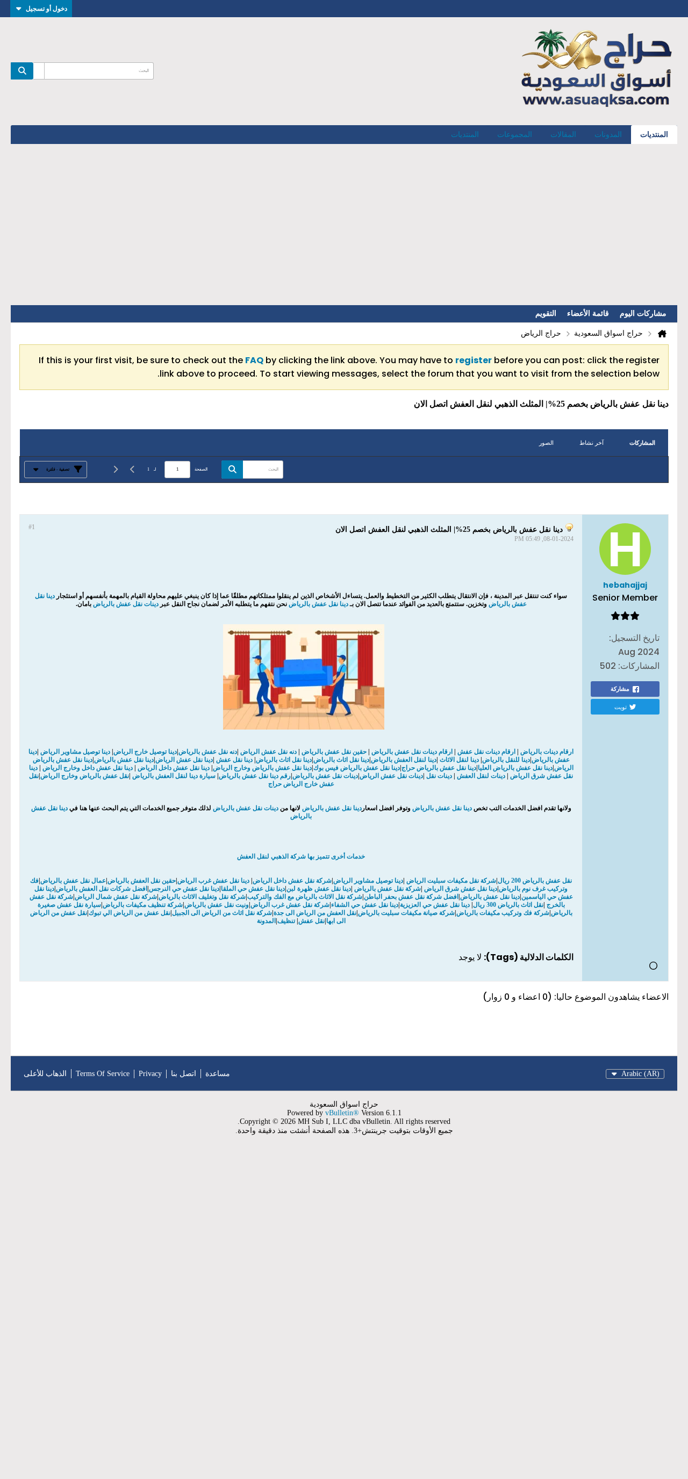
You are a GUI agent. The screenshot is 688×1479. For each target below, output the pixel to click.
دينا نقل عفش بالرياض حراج (439, 767)
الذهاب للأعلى (45, 1074)
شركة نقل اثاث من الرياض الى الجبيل (222, 913)
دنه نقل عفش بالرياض (207, 751)
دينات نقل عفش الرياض (391, 776)
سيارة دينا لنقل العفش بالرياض (174, 776)
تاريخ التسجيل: (634, 638)
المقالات (563, 135)
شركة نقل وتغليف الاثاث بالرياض (202, 896)
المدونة (266, 921)
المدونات (608, 135)
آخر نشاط (591, 442)
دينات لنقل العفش (481, 776)
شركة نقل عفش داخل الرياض (292, 880)
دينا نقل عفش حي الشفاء (364, 904)
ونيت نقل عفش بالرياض (216, 904)
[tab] (642, 443)
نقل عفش (311, 921)
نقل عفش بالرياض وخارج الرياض (84, 776)
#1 (31, 527)
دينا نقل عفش (234, 759)
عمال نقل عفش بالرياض (73, 880)
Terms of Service (103, 1074)
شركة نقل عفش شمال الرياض (116, 896)
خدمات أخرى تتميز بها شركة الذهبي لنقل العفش (301, 856)
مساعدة (217, 1074)
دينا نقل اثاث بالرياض (341, 759)
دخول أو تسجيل (46, 8)
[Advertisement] (344, 224)
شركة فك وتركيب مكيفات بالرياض (502, 913)
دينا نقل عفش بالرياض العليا (515, 767)
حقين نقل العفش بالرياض (142, 880)
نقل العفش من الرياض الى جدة (315, 913)
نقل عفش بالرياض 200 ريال (535, 880)
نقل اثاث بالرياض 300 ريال (508, 904)
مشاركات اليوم (643, 313)
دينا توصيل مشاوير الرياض (75, 751)
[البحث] (22, 71)
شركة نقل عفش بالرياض (387, 888)
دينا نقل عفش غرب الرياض (213, 880)
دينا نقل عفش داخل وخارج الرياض (87, 767)
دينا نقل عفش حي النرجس (184, 888)
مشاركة (620, 689)
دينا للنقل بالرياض (506, 759)
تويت (620, 706)
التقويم (545, 313)
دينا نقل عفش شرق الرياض (459, 888)
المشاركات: (639, 666)
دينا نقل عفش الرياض (184, 759)
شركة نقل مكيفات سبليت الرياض (450, 880)
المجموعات (514, 135)
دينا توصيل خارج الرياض (145, 751)
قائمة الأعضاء (588, 313)
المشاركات (642, 442)
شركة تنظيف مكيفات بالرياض (143, 904)
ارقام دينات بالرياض (547, 751)
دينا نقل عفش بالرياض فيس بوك (356, 767)
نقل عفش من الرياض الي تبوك (129, 913)
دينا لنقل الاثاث (459, 759)
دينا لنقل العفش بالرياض (403, 759)
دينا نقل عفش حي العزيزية (435, 904)
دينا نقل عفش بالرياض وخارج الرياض (262, 767)
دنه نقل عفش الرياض (268, 751)
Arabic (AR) (640, 1074)
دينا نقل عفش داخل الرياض (174, 767)
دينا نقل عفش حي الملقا (253, 888)
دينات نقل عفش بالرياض (126, 604)
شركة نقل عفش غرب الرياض (289, 904)
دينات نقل (439, 776)
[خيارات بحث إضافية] (39, 71)
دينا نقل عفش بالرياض (319, 604)
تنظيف (286, 921)
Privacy (150, 1074)
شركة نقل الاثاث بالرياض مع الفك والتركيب (304, 896)
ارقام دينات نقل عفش (486, 751)
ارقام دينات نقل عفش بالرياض (412, 751)
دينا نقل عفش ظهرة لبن (318, 888)
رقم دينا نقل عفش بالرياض (255, 776)
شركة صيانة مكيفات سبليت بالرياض (406, 913)
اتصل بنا (183, 1074)
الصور (546, 442)
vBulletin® (342, 1113)
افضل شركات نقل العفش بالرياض (101, 888)
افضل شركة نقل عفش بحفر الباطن (411, 896)
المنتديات (654, 135)
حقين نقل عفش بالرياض (334, 751)
